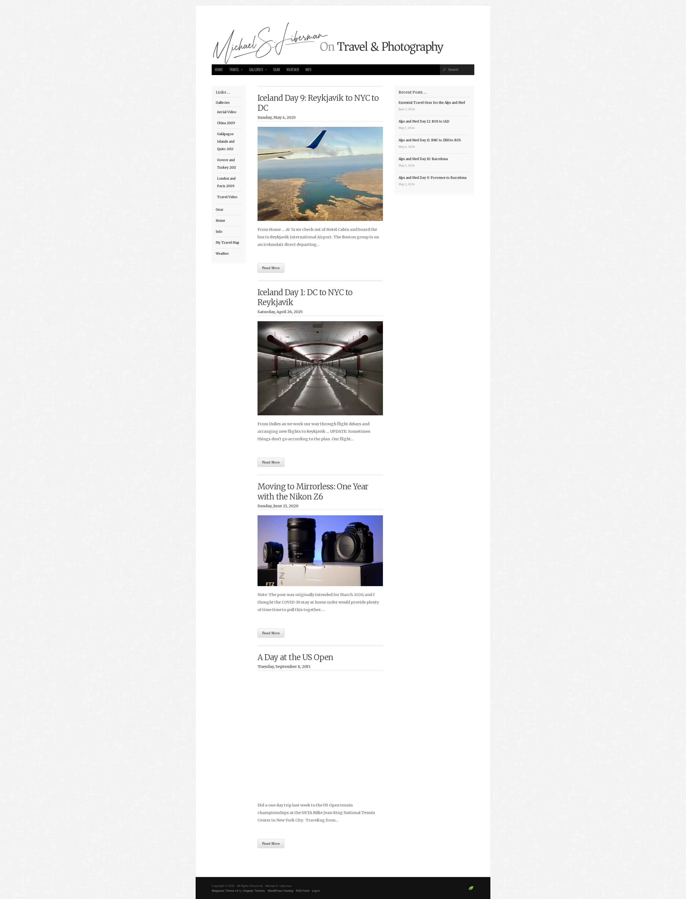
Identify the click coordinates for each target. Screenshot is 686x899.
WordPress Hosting (280, 890)
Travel (234, 69)
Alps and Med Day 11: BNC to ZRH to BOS (429, 140)
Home (219, 69)
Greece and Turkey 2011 (226, 163)
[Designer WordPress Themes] (471, 890)
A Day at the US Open (295, 657)
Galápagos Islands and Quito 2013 (225, 141)
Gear (276, 69)
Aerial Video (226, 112)
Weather (292, 69)
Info (308, 69)
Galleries (256, 69)
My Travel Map (227, 243)
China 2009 (226, 123)
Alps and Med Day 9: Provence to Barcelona (432, 178)
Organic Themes (254, 890)
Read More (271, 267)
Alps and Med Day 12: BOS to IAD (423, 121)
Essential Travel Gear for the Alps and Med (431, 103)
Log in (316, 890)
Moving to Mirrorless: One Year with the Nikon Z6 (313, 491)
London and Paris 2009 (226, 182)
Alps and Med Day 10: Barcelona (423, 159)
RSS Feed (302, 890)
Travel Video (227, 197)
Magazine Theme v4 (225, 890)
